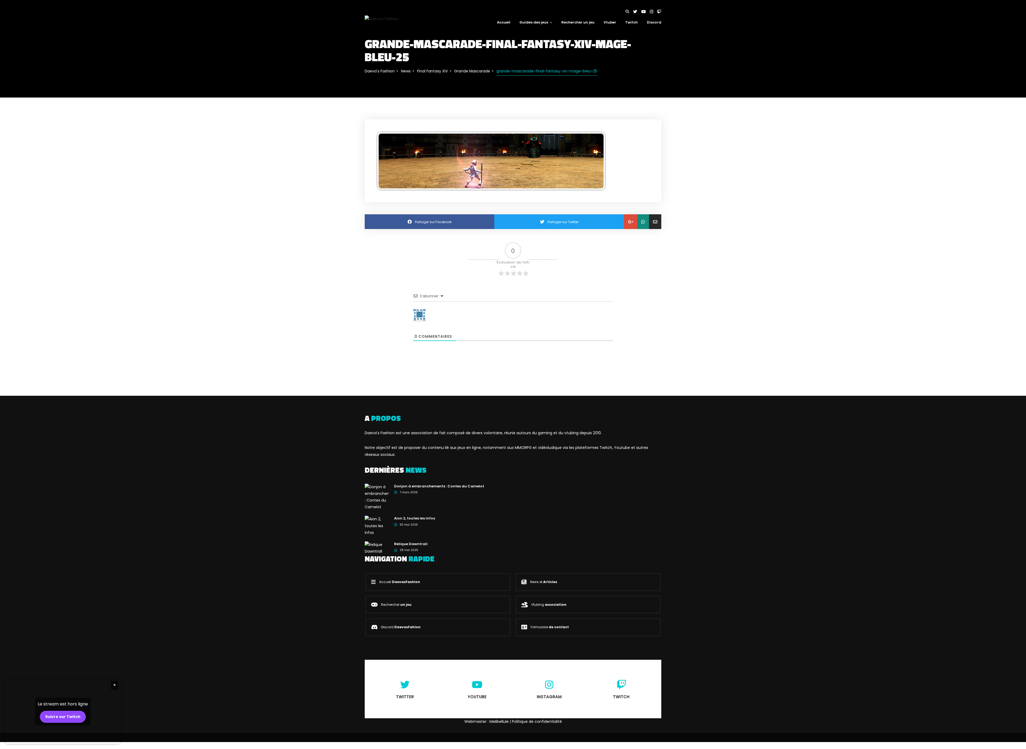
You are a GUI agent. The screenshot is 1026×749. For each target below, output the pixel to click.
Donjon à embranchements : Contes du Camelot (439, 486)
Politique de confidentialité (537, 721)
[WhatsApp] (643, 221)
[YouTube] (645, 11)
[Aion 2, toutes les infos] (377, 525)
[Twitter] (637, 11)
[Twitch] (659, 11)
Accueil (503, 22)
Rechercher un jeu (577, 22)
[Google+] (630, 221)
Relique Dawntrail (411, 543)
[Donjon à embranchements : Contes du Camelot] (377, 496)
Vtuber (610, 22)
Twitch (631, 22)
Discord (654, 22)
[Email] (655, 221)
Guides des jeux (533, 22)
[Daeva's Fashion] (382, 18)
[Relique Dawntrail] (377, 547)
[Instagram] (653, 11)
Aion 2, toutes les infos (414, 518)
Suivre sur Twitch (62, 716)
